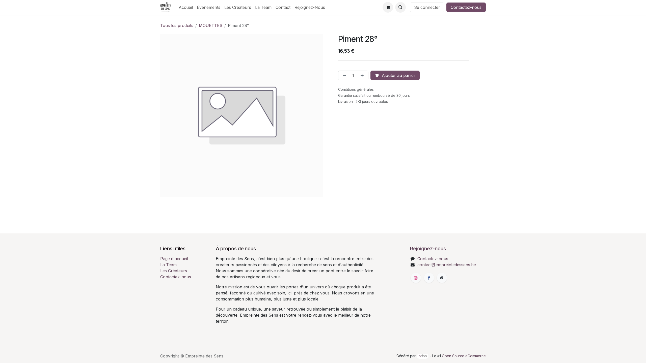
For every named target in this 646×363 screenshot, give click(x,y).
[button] (400, 7)
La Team (168, 264)
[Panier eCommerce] (388, 7)
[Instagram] (416, 278)
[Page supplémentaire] (442, 278)
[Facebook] (429, 278)
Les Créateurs (173, 270)
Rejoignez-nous (428, 249)
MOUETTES (210, 25)
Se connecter (427, 7)
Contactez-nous (466, 7)
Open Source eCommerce (464, 356)
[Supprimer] (343, 75)
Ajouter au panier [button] (398, 75)
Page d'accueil (174, 258)
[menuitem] (186, 7)
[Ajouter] (363, 75)
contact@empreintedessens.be (446, 264)
